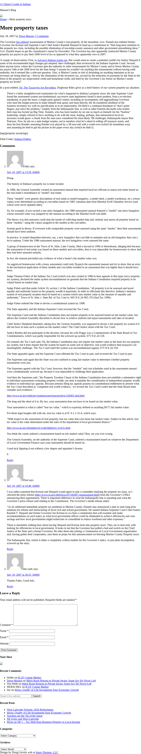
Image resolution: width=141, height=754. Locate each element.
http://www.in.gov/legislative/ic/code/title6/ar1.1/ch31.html (38, 427)
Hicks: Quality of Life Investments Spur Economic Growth (47, 689)
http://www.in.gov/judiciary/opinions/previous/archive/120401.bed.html (45, 395)
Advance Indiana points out (52, 60)
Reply (10, 460)
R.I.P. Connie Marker (29, 677)
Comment (6, 624)
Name (4, 630)
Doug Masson (14, 680)
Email (4, 637)
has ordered (22, 41)
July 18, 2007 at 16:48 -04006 (23, 485)
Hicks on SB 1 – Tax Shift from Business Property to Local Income (43, 722)
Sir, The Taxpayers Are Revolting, (37, 87)
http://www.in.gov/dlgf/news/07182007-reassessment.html (67, 494)
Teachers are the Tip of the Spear (24, 715)
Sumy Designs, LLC (47, 752)
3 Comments (42, 36)
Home (3, 19)
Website (4, 643)
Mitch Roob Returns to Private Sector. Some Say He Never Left (61, 680)
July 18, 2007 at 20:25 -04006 (23, 574)
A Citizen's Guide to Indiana (15, 4)
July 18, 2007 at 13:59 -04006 (23, 172)
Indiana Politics (22, 139)
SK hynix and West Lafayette (23, 718)
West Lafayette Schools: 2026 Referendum (30, 709)
